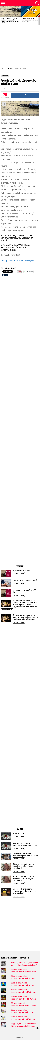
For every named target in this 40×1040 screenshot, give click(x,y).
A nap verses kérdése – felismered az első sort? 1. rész (25, 844)
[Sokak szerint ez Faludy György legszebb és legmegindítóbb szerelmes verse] (10, 11)
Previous (1, 15)
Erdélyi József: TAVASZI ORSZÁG (25, 580)
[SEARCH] (37, 3)
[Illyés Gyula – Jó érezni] (6, 573)
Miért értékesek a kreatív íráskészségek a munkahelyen (25, 854)
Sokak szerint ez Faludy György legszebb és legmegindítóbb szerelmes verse (10, 21)
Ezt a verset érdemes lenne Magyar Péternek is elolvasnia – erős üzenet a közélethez (25, 617)
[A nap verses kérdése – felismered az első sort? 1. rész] (6, 846)
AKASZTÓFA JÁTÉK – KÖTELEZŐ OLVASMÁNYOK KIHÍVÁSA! (30, 20)
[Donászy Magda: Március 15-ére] (6, 593)
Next (39, 15)
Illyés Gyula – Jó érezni (22, 570)
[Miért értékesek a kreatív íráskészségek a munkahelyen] (6, 856)
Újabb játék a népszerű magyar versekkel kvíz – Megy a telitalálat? (25, 891)
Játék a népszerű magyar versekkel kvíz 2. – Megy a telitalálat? (23, 878)
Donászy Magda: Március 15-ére (25, 591)
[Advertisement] (20, 45)
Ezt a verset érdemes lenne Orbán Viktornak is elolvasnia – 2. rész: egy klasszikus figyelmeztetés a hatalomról (25, 603)
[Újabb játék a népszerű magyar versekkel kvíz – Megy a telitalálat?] (6, 892)
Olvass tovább (19, 573)
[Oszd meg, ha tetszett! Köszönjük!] (25, 95)
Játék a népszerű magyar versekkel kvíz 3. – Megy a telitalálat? (23, 866)
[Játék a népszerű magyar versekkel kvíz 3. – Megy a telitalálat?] (6, 867)
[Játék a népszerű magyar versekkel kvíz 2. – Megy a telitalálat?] (6, 879)
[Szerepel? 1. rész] (6, 836)
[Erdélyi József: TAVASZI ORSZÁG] (6, 583)
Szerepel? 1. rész (19, 833)
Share (4, 104)
